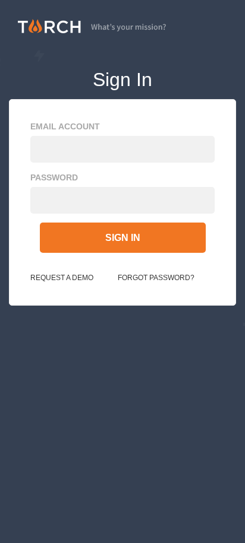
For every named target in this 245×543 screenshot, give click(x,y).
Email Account (65, 126)
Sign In (122, 238)
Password (54, 177)
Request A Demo (61, 278)
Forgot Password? (156, 278)
